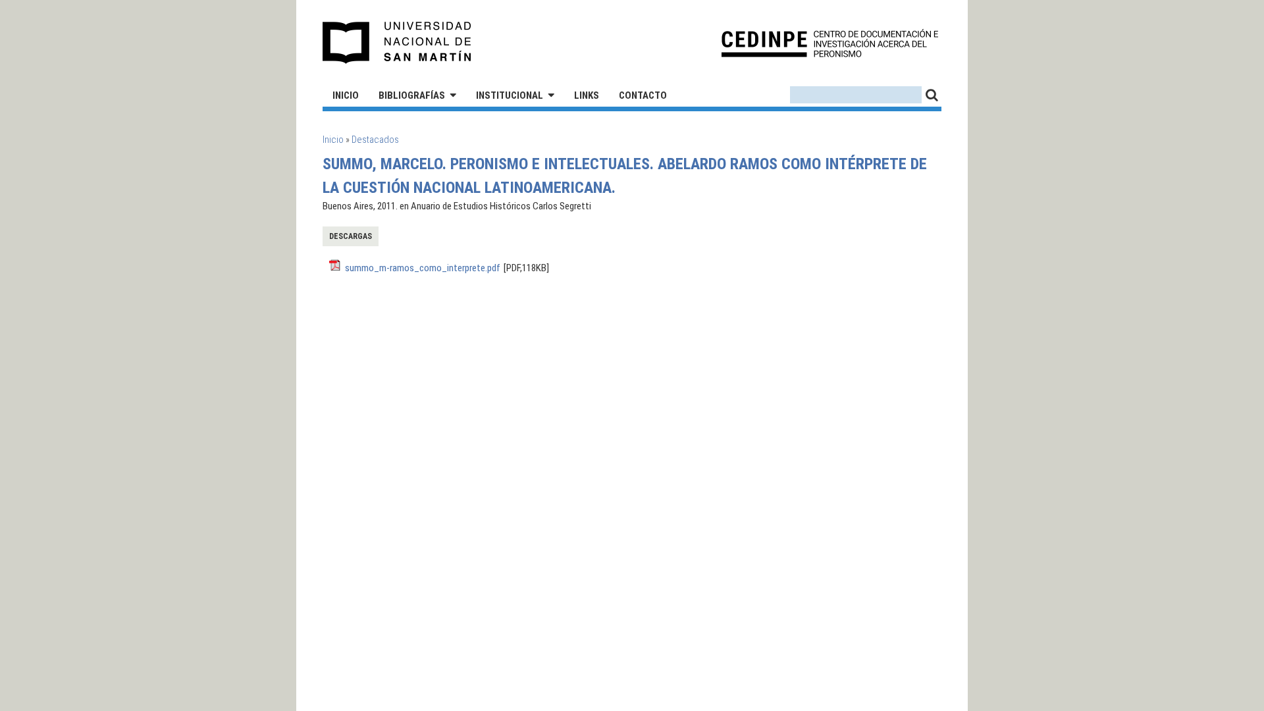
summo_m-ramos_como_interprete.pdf (422, 268)
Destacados (375, 139)
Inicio (345, 95)
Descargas (350, 236)
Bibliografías (412, 95)
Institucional (509, 95)
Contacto (643, 95)
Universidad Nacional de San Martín (397, 43)
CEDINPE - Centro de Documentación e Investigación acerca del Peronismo (830, 43)
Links (586, 95)
